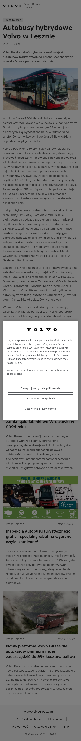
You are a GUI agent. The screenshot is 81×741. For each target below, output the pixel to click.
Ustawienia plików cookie (40, 408)
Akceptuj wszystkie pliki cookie (40, 388)
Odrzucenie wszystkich (40, 398)
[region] (40, 370)
